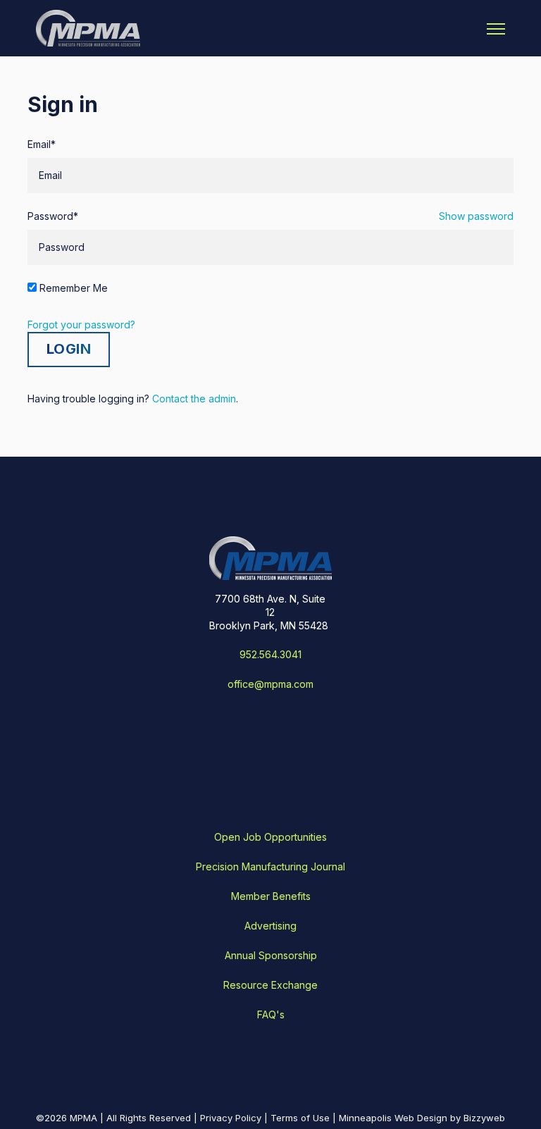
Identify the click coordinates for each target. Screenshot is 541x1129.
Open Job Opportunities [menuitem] (270, 837)
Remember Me (73, 288)
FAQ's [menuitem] (271, 1014)
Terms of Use (300, 1117)
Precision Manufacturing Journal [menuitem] (270, 866)
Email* (41, 144)
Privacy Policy (230, 1117)
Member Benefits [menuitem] (271, 896)
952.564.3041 (270, 654)
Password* (52, 216)
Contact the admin (194, 399)
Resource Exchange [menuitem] (270, 985)
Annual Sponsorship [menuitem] (271, 955)
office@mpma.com (270, 684)
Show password (476, 216)
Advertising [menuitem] (270, 926)
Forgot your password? (81, 325)
